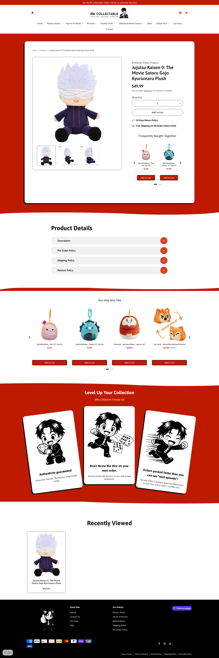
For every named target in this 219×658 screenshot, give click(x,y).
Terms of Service (120, 617)
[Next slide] (180, 162)
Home (34, 50)
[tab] (155, 184)
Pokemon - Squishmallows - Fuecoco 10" (129, 344)
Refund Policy (119, 621)
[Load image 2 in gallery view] (68, 155)
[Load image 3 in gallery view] (89, 155)
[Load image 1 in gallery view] (46, 155)
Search (73, 612)
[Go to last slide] (134, 162)
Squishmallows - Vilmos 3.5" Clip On (169, 164)
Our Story (74, 621)
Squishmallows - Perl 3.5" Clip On (146, 164)
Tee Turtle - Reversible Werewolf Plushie (169, 344)
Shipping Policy (119, 625)
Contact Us (75, 617)
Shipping (148, 91)
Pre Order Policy (120, 630)
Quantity (137, 97)
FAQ (72, 625)
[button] (33, 13)
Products (43, 50)
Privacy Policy (119, 612)
